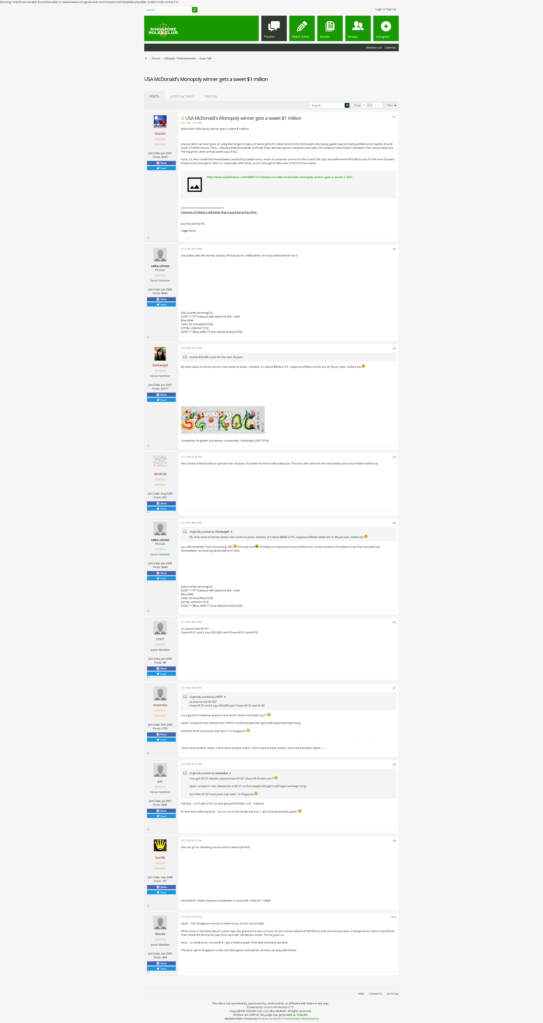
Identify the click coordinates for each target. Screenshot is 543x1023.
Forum (156, 58)
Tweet (163, 168)
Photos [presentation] (211, 96)
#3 (394, 348)
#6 (394, 622)
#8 (394, 764)
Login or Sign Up (385, 9)
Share (163, 163)
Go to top (393, 993)
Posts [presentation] (154, 96)
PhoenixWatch (291, 1018)
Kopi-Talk (206, 58)
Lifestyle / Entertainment (180, 58)
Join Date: (154, 153)
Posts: (157, 157)
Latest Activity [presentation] (182, 96)
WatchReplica (310, 1018)
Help (361, 993)
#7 (394, 688)
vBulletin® (270, 1007)
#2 (394, 249)
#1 (394, 116)
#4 (394, 457)
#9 (394, 841)
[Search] (194, 10)
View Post (231, 532)
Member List (374, 47)
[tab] (154, 96)
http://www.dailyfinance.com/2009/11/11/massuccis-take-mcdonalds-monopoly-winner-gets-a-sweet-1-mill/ (279, 177)
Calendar (390, 47)
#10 (393, 917)
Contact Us (375, 993)
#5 (394, 523)
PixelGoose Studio (269, 1018)
